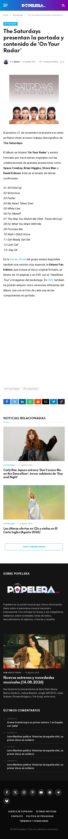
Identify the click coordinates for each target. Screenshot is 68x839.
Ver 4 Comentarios (34, 547)
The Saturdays (30, 389)
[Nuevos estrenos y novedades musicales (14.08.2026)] (34, 651)
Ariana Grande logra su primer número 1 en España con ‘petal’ (35, 724)
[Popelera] (34, 5)
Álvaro (17, 62)
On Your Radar (12, 389)
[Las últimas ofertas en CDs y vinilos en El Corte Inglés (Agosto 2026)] (34, 502)
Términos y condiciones (34, 821)
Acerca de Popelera (20, 811)
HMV (50, 280)
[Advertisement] (34, 342)
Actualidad (10, 24)
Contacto (17, 816)
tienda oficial (17, 259)
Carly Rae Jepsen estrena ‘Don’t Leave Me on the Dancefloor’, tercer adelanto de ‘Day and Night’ (33, 474)
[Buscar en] (63, 5)
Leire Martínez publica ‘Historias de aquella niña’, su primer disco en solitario (35, 738)
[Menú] (5, 5)
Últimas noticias (46, 811)
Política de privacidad (39, 816)
